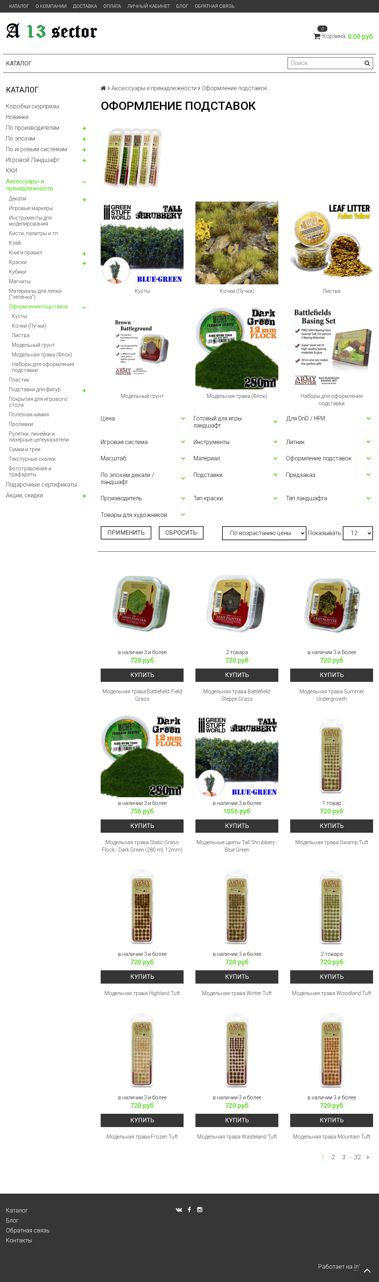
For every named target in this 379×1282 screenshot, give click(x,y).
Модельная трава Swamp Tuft (331, 842)
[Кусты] (142, 243)
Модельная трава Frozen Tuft (142, 1137)
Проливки (21, 424)
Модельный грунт (33, 345)
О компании (51, 6)
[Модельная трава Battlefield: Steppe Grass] (236, 605)
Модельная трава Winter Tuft (237, 993)
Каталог (19, 6)
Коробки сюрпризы (32, 106)
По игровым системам (36, 149)
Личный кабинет (148, 6)
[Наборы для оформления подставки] (331, 348)
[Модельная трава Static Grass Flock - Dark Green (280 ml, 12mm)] (142, 755)
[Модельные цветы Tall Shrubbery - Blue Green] (236, 755)
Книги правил (25, 253)
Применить (126, 532)
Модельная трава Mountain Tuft (331, 1137)
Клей (15, 243)
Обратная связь (215, 6)
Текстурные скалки (32, 459)
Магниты (20, 281)
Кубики (17, 272)
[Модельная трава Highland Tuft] (142, 906)
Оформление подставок (38, 306)
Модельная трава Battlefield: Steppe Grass (237, 695)
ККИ (11, 170)
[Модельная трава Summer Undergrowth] (331, 605)
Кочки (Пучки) (29, 326)
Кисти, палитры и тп (33, 233)
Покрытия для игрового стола (38, 402)
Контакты (19, 1240)
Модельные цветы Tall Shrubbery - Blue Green (237, 846)
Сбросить (181, 532)
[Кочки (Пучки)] (236, 243)
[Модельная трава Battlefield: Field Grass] (142, 605)
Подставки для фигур (35, 389)
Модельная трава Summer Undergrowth (331, 695)
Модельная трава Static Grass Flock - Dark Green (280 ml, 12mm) (142, 846)
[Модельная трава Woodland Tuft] (331, 906)
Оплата (112, 6)
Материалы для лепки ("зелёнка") (35, 294)
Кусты (19, 316)
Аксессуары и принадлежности (29, 185)
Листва (21, 335)
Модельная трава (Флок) (42, 355)
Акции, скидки (24, 495)
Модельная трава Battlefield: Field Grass (142, 695)
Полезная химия (29, 414)
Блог (182, 6)
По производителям (32, 127)
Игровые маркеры (31, 208)
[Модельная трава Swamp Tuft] (331, 755)
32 (357, 1157)
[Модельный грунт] (142, 348)
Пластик (19, 380)
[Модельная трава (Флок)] (236, 348)
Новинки (17, 117)
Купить (142, 675)
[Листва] (331, 243)
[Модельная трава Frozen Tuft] (142, 1050)
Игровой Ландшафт (32, 159)
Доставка (85, 6)
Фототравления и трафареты (30, 471)
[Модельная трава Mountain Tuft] (331, 1050)
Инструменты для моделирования (30, 221)
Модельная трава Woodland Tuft (331, 993)
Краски (18, 262)
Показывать (324, 533)
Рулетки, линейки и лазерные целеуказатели (39, 437)
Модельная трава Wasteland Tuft (237, 1137)
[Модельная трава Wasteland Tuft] (236, 1050)
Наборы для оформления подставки (43, 367)
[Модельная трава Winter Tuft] (236, 906)
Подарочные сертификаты (41, 484)
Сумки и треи (24, 449)
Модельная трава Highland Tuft (142, 993)
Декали (17, 199)
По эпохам (20, 138)
